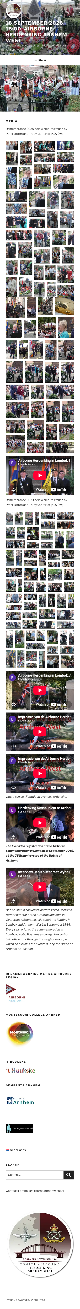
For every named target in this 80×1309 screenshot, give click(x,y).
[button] (12, 145)
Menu (42, 60)
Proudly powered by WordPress (25, 1299)
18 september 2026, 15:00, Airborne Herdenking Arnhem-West (37, 31)
